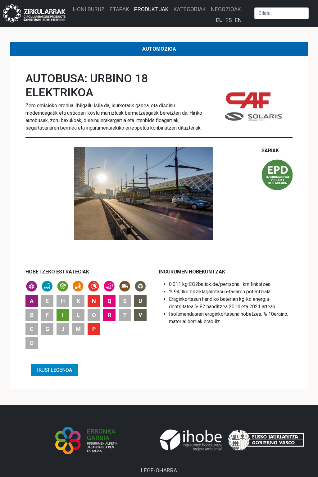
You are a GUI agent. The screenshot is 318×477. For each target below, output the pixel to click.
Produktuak (151, 9)
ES (228, 20)
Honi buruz (89, 9)
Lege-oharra (159, 470)
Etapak (119, 9)
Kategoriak (190, 9)
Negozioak (226, 9)
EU (219, 20)
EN (238, 20)
